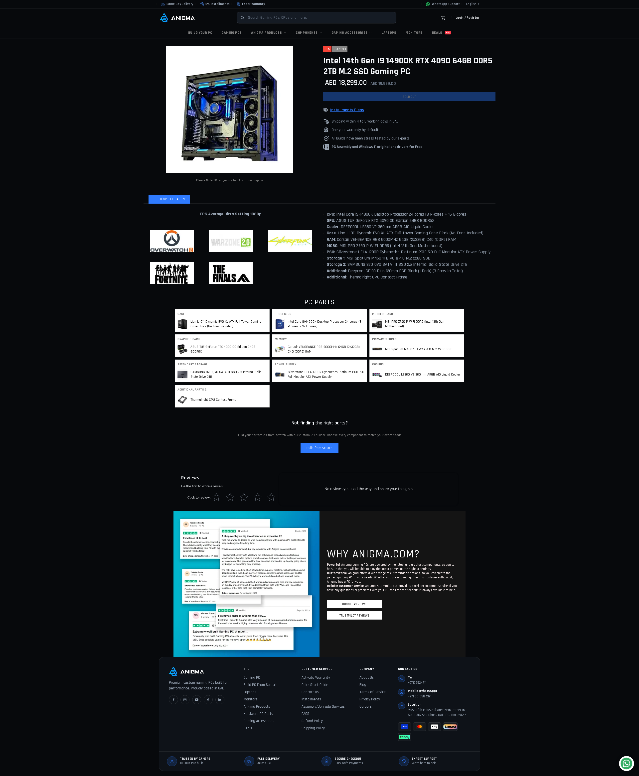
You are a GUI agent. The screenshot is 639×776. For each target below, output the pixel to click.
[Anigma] (177, 17)
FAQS (305, 713)
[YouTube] (196, 699)
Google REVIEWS (354, 604)
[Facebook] (173, 699)
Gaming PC (252, 677)
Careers (365, 706)
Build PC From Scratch (261, 684)
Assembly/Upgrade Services (323, 706)
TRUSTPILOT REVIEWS (354, 616)
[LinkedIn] (219, 699)
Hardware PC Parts (258, 713)
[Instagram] (184, 699)
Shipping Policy (313, 728)
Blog (362, 684)
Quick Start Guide (315, 684)
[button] (215, 4)
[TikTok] (208, 699)
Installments (311, 699)
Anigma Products (257, 706)
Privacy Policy (369, 699)
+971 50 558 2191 (420, 696)
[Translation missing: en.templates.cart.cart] (443, 18)
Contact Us (310, 692)
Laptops (250, 692)
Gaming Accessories (259, 721)
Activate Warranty (316, 677)
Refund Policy (312, 721)
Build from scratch (319, 448)
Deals (248, 728)
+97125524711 (417, 682)
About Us (366, 677)
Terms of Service (372, 692)
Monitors (250, 699)
